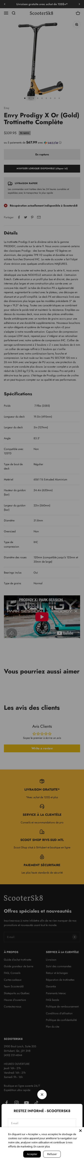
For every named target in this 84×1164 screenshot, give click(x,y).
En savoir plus (42, 1146)
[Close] (80, 1131)
